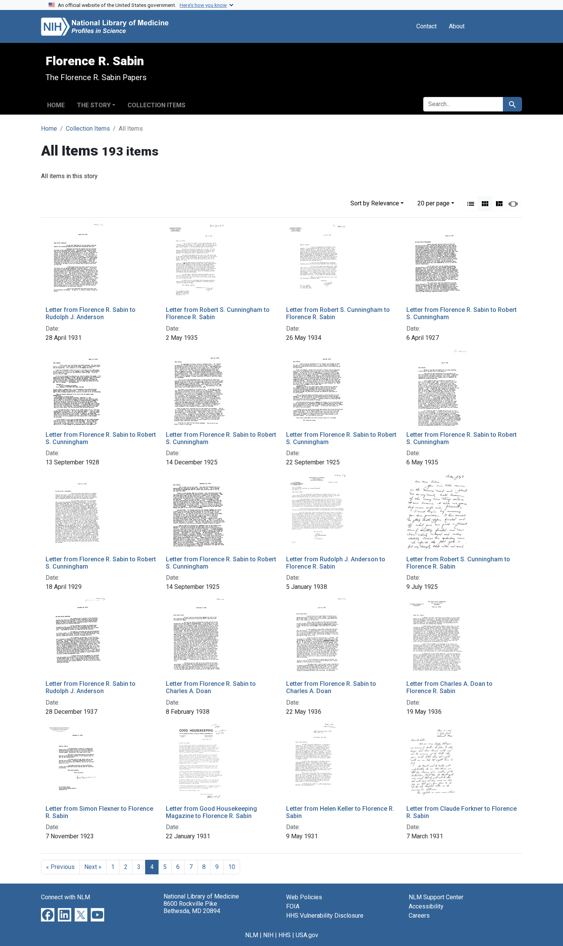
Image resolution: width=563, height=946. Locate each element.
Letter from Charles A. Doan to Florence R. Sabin (449, 687)
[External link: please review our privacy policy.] (47, 914)
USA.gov (307, 935)
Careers (419, 915)
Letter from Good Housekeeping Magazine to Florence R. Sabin (211, 812)
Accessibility (426, 906)
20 (433, 203)
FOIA (293, 906)
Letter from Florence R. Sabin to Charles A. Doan (211, 687)
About (457, 26)
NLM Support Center (436, 897)
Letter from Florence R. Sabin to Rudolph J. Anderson (91, 313)
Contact (426, 26)
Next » (92, 867)
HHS (284, 935)
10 (231, 867)
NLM (251, 935)
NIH (268, 935)
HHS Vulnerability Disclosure (324, 915)
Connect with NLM (65, 897)
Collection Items (156, 105)
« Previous (60, 867)
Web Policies (304, 897)
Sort (374, 203)
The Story (94, 105)
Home (56, 105)
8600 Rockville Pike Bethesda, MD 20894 (192, 907)
